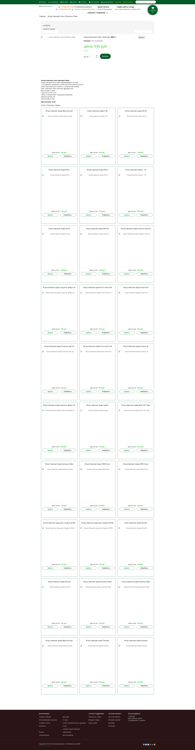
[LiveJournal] (152, 744)
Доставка (66, 717)
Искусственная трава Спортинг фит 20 (136, 228)
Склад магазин (44, 735)
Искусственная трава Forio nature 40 (97, 287)
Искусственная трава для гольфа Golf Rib (59, 523)
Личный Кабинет (114, 717)
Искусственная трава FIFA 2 (59, 170)
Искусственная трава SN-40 (135, 111)
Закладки (111, 723)
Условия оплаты (44, 723)
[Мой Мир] (150, 744)
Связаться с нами (95, 717)
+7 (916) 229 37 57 (64, 9)
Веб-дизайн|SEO (45, 746)
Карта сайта (93, 723)
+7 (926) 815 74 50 (67, 7)
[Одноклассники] (148, 744)
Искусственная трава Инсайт (135, 523)
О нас (65, 726)
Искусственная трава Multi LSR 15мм (135, 405)
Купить (50, 156)
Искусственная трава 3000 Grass (97, 464)
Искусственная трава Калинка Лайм (59, 464)
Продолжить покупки (143, 31)
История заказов (114, 720)
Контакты (42, 726)
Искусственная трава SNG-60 (97, 228)
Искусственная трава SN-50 (59, 228)
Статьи (65, 720)
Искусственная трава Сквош (97, 405)
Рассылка (111, 726)
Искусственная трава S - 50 (135, 170)
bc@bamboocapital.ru (84, 7)
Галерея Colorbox (45, 717)
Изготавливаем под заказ (48, 720)
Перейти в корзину (50, 31)
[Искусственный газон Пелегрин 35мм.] (61, 56)
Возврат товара (94, 720)
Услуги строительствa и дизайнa (74, 723)
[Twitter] (146, 744)
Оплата (41, 732)
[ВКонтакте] (144, 744)
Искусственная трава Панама (97, 640)
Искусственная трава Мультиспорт (59, 111)
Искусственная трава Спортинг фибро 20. (59, 287)
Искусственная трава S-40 (97, 111)
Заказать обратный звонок (84, 9)
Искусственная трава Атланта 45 (135, 287)
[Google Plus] (155, 744)
